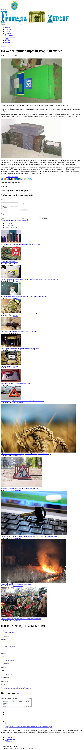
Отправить (43, 218)
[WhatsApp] (25, 179)
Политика (8, 33)
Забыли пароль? (22, 220)
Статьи (15, 246)
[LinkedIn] (16, 179)
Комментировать (12, 177)
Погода (3, 630)
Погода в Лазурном (24, 688)
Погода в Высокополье (9, 688)
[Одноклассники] (5, 179)
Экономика (9, 35)
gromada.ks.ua (5, 9)
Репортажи (9, 42)
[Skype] (28, 179)
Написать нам (10, 739)
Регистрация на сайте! (8, 220)
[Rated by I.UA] (9, 725)
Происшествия (10, 37)
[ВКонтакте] (2, 179)
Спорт (7, 39)
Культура (8, 40)
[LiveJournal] (19, 179)
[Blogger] (13, 179)
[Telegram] (31, 179)
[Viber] (22, 179)
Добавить (24, 210)
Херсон (7, 28)
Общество (8, 29)
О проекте (8, 737)
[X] (10, 179)
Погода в (7, 632)
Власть (7, 31)
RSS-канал (8, 741)
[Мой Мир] (8, 179)
